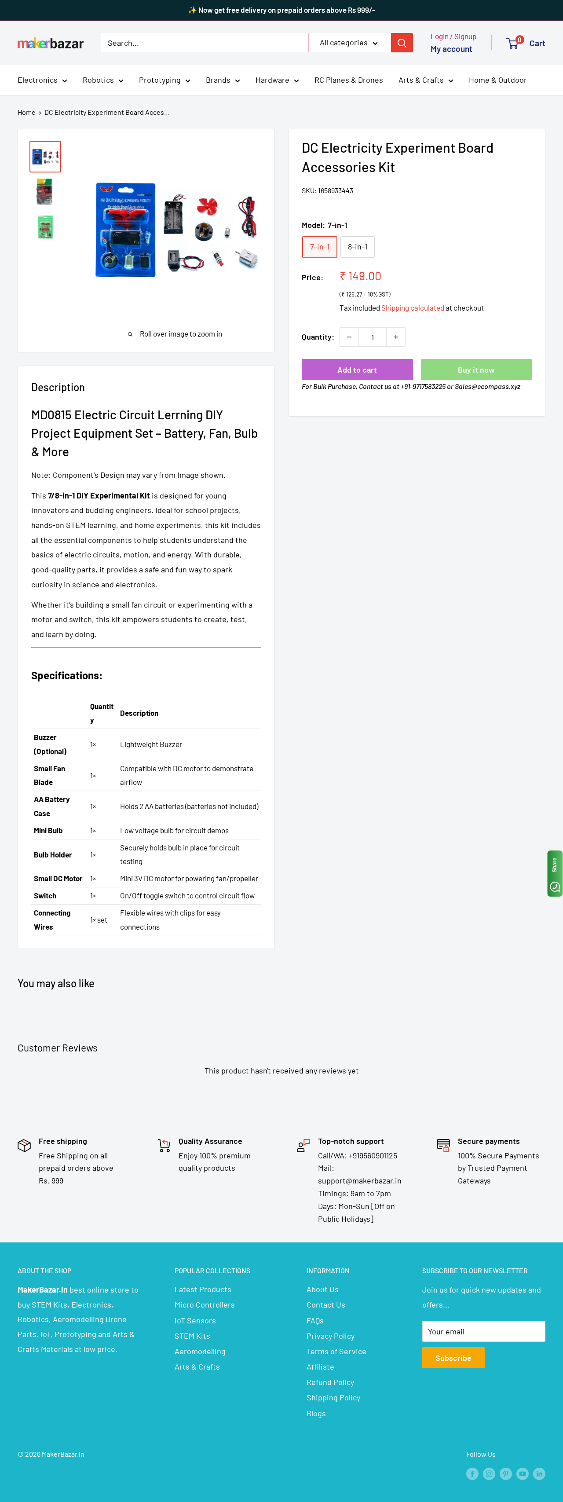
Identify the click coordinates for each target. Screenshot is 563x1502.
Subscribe (453, 1358)
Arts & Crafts (421, 79)
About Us (323, 1289)
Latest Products (203, 1289)
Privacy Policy (331, 1336)
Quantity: (318, 336)
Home (27, 112)
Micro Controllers (205, 1304)
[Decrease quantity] (349, 337)
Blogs (316, 1413)
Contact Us (326, 1304)
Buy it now (476, 369)
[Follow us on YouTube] (522, 1473)
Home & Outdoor (498, 79)
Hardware (272, 79)
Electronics (38, 79)
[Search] (402, 42)
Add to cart (357, 369)
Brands (218, 79)
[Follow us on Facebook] (472, 1473)
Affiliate (320, 1366)
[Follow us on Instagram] (489, 1473)
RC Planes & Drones (348, 79)
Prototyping (160, 79)
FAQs (315, 1320)
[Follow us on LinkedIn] (539, 1473)
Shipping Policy (333, 1397)
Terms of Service (336, 1351)
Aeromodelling (200, 1351)
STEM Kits (192, 1336)
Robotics (98, 79)
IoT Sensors (195, 1320)
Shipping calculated (412, 307)
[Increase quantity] (396, 337)
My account (451, 49)
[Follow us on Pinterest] (506, 1473)
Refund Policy (330, 1382)
